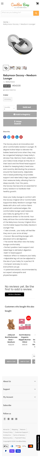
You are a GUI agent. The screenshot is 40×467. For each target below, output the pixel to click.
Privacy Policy (8, 432)
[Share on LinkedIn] (17, 137)
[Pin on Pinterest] (21, 137)
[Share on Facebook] (4, 137)
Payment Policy (20, 438)
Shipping (15, 429)
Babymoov (10, 82)
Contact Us (7, 435)
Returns (22, 429)
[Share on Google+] (13, 137)
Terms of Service (19, 435)
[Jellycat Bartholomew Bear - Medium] (11, 324)
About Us (6, 429)
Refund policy (8, 438)
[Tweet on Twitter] (8, 137)
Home (5, 22)
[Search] (36, 13)
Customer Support (21, 432)
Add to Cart (11, 361)
